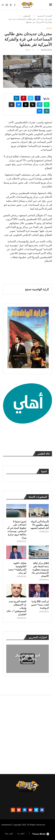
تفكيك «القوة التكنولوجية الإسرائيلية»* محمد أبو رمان (17, 568)
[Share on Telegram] (39, 104)
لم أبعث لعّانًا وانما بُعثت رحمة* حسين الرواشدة (40, 604)
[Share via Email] (39, 111)
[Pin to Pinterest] (23, 98)
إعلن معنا (9, 833)
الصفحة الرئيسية (44, 16)
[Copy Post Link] (32, 104)
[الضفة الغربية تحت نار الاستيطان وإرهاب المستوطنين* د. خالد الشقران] (16, 590)
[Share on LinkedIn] (16, 98)
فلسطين (27, 16)
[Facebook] (14, 5)
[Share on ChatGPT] (12, 104)
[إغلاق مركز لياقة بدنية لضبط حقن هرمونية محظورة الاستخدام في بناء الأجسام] (39, 552)
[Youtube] (3, 5)
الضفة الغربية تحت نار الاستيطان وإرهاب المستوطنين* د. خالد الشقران (16, 608)
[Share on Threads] (26, 104)
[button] (9, 658)
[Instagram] (7, 5)
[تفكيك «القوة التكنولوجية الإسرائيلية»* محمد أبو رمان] (16, 552)
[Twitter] (10, 5)
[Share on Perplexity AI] (47, 111)
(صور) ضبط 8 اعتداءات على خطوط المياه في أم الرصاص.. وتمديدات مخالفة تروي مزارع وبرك (16, 529)
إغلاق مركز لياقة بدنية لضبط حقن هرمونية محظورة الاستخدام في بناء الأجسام (40, 569)
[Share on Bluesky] (19, 104)
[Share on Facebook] (37, 98)
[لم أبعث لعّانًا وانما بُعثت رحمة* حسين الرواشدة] (39, 590)
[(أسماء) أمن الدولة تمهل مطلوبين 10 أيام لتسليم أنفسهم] (39, 510)
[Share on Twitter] (30, 98)
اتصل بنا (21, 833)
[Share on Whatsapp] (47, 104)
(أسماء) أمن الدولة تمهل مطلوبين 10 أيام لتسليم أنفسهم (40, 524)
